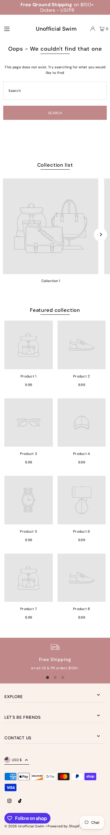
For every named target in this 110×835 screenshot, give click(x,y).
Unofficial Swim (56, 28)
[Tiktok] (19, 801)
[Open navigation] (12, 28)
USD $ (17, 760)
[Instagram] (9, 801)
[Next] (100, 234)
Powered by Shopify (65, 826)
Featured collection (55, 310)
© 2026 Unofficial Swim (24, 826)
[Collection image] (50, 226)
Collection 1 (50, 281)
